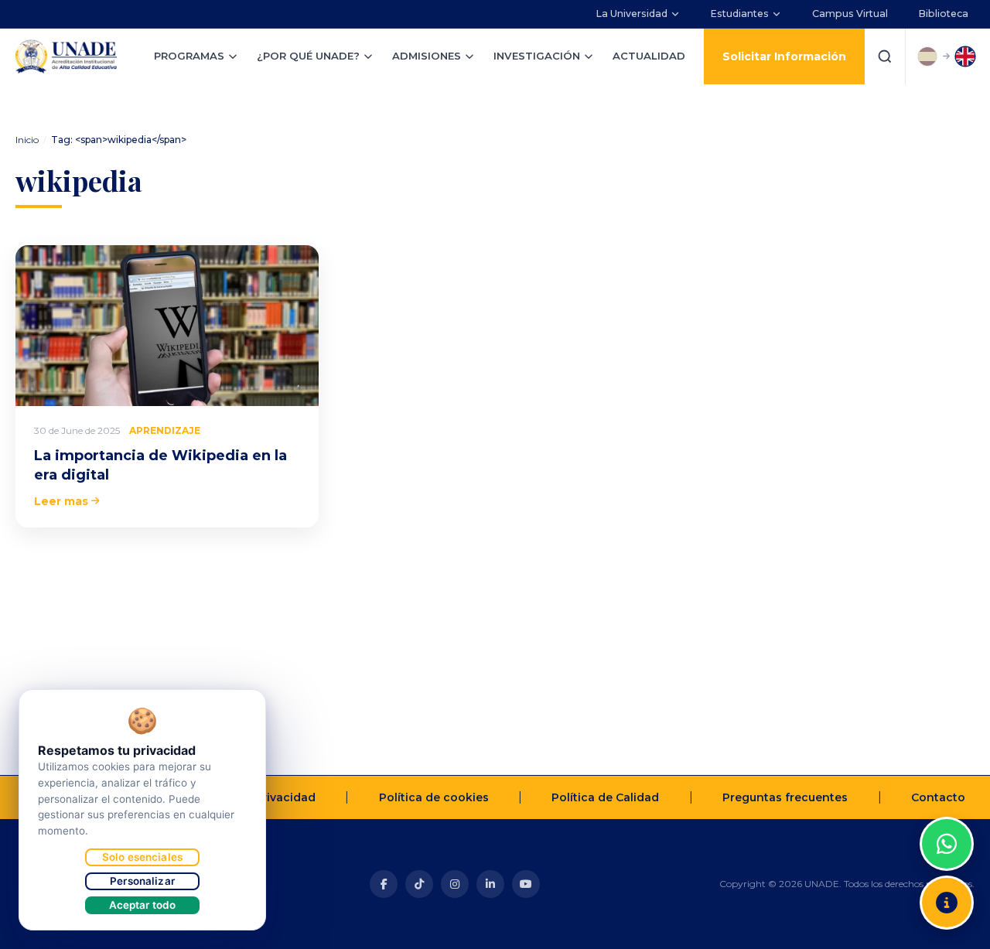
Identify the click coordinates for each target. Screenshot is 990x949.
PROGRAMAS (189, 55)
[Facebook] (384, 884)
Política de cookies (434, 797)
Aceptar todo (142, 905)
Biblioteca (943, 13)
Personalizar (142, 881)
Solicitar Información (784, 56)
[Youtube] (526, 884)
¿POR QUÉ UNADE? (308, 55)
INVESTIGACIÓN (536, 55)
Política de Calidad (605, 797)
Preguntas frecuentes (785, 797)
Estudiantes (740, 13)
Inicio (27, 139)
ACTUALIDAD (649, 55)
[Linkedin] (490, 884)
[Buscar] (885, 56)
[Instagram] (455, 884)
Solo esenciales (142, 857)
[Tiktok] (419, 884)
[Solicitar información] (946, 902)
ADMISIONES (426, 55)
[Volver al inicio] (947, 805)
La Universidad (631, 13)
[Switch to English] (965, 56)
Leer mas (61, 501)
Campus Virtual (850, 13)
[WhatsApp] (946, 844)
